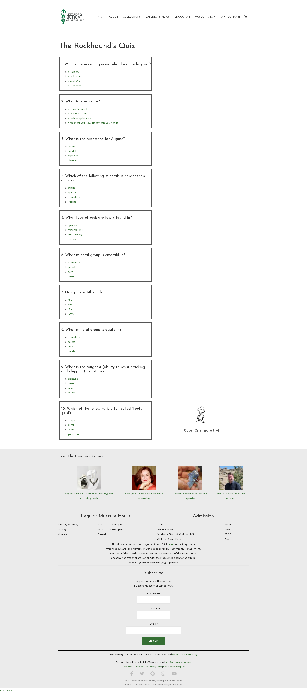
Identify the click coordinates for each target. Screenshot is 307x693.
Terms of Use (142, 667)
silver (71, 424)
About (113, 16)
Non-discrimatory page (174, 667)
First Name (153, 593)
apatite (72, 192)
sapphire (73, 155)
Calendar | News (158, 16)
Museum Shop (205, 16)
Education (182, 16)
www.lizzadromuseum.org (184, 654)
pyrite (71, 429)
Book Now (6, 690)
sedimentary (75, 234)
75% (70, 309)
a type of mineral (77, 109)
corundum (74, 197)
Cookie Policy (128, 667)
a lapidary (73, 71)
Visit (101, 16)
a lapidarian (74, 85)
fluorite (72, 201)
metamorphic (75, 229)
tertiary (72, 239)
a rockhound (75, 76)
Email (153, 623)
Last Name (153, 608)
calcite (71, 187)
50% (70, 304)
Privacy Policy (156, 667)
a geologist (74, 80)
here (171, 544)
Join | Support (230, 16)
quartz (71, 276)
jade (70, 387)
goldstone (74, 434)
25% (70, 299)
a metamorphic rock (79, 118)
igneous (72, 225)
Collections (132, 16)
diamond (73, 160)
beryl (70, 271)
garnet (71, 146)
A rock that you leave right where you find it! (93, 122)
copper (72, 420)
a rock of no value (78, 113)
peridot (72, 150)
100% (71, 313)
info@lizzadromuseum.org (178, 662)
